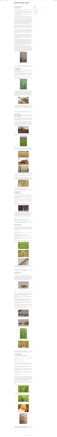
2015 (34, 14)
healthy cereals (17, 427)
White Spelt (16, 273)
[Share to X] (24, 111)
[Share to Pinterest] (25, 111)
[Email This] (22, 189)
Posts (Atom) (18, 430)
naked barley (22, 427)
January (35, 13)
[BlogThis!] (23, 111)
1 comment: (21, 189)
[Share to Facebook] (24, 189)
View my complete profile (36, 8)
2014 (34, 15)
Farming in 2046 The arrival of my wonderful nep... (38, 12)
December (36, 11)
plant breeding (24, 427)
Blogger (31, 435)
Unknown (35, 7)
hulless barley (20, 427)
